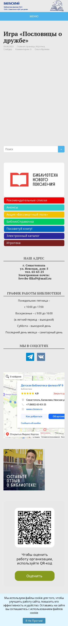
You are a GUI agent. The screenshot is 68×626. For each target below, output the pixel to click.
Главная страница (26, 46)
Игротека (40, 46)
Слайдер (7, 49)
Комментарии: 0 (23, 49)
